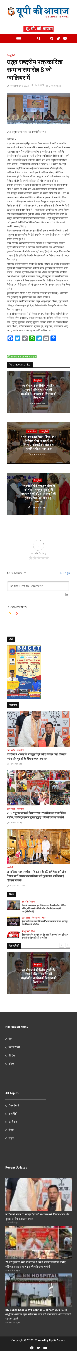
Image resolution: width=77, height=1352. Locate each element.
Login (66, 573)
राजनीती (20, 750)
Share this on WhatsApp (23, 356)
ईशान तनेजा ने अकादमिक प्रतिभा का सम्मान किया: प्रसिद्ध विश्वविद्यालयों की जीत (45, 923)
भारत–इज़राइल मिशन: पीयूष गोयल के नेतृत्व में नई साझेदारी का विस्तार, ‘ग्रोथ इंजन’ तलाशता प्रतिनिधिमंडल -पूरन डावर (38, 442)
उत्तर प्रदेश (32, 431)
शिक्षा (33, 902)
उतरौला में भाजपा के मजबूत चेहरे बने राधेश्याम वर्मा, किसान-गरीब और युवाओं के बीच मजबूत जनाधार (37, 756)
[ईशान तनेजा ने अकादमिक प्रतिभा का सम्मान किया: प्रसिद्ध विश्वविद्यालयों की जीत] (13, 921)
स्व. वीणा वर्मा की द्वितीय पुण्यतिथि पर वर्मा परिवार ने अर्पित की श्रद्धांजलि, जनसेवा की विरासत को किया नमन (38, 391)
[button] (19, 38)
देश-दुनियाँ (11, 55)
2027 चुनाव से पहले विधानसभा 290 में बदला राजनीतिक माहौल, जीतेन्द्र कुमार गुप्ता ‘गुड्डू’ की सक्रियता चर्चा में (36, 815)
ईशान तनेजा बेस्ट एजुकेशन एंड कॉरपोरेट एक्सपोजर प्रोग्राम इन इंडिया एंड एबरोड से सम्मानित (45, 936)
